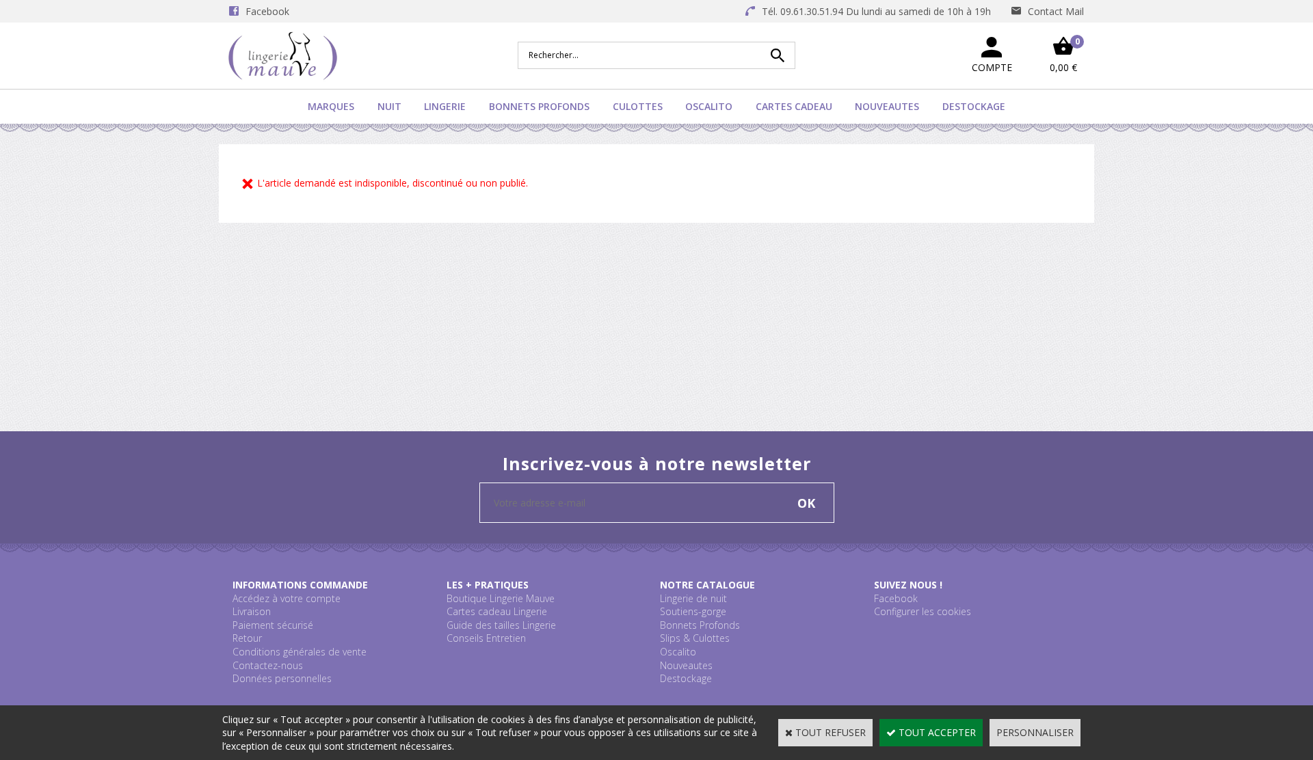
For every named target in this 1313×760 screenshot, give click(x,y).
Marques (331, 106)
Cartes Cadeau (794, 106)
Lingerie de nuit (693, 598)
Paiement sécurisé (273, 625)
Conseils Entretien (486, 638)
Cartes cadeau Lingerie (497, 611)
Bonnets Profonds (539, 106)
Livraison (252, 611)
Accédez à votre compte (287, 598)
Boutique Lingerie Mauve (501, 598)
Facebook (896, 598)
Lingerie (445, 106)
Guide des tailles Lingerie (501, 625)
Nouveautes (887, 106)
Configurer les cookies (922, 611)
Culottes (638, 106)
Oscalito (708, 106)
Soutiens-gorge (693, 611)
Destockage (973, 106)
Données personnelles (282, 678)
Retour (247, 638)
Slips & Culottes (695, 638)
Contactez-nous (268, 665)
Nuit (389, 106)
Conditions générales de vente (300, 651)
